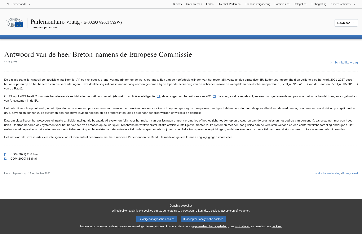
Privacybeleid (350, 173)
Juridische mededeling (327, 173)
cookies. (277, 226)
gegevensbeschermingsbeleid (209, 226)
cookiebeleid (242, 226)
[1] (158, 96)
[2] (214, 96)
